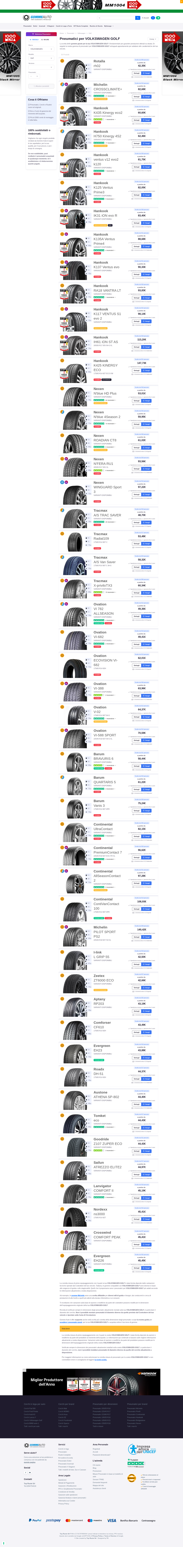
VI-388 (100, 686)
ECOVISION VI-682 (106, 660)
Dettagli (136, 73)
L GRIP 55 (101, 954)
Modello (31, 54)
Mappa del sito (98, 1485)
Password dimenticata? (101, 1455)
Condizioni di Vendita (66, 1492)
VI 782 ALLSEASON (104, 608)
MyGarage (108, 26)
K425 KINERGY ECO (106, 365)
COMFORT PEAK (107, 1235)
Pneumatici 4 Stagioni (66, 1467)
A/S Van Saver (105, 560)
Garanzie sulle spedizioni (67, 1495)
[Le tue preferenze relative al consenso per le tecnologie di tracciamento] (4, 1543)
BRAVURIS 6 (103, 756)
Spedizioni (62, 1480)
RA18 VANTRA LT (107, 288)
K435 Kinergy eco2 (108, 110)
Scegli (147, 73)
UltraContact (103, 826)
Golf (90, 33)
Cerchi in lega (63, 1449)
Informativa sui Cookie (66, 1501)
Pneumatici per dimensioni (105, 1404)
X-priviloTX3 (103, 583)
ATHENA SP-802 (106, 1094)
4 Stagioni (50, 26)
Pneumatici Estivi (64, 1461)
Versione (31, 63)
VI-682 (100, 634)
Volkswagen (81, 33)
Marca (30, 45)
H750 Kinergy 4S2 (107, 134)
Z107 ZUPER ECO (108, 1141)
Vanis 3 (99, 803)
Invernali (42, 26)
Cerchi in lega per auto (34, 1404)
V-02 (100, 709)
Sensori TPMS (98, 1479)
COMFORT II (104, 1188)
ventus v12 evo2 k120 (106, 159)
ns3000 (100, 1211)
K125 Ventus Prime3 (103, 187)
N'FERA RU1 (103, 461)
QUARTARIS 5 (105, 780)
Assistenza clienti (99, 1488)
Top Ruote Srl (91, 1538)
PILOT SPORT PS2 (105, 931)
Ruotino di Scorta (96, 26)
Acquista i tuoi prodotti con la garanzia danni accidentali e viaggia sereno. (91, 11)
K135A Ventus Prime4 (104, 239)
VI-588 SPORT (105, 733)
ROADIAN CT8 (105, 438)
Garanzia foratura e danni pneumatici (72, 1498)
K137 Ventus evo (106, 265)
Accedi (95, 1452)
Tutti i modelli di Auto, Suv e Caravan (72, 1470)
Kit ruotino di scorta (65, 1458)
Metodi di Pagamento (66, 1483)
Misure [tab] (46, 39)
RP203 (99, 1001)
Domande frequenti (100, 1482)
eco (100, 1118)
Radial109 (101, 536)
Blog (94, 1468)
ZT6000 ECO (104, 978)
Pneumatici (28, 26)
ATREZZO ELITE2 (108, 1165)
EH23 (102, 1048)
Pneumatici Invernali (66, 1464)
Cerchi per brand (66, 1404)
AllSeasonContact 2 (107, 875)
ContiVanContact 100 (106, 903)
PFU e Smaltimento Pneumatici (70, 1489)
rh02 (99, 63)
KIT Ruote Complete (81, 26)
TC (108, 1538)
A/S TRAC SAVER (107, 513)
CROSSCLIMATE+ (108, 87)
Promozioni (97, 1471)
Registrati (96, 1449)
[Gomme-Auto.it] (37, 17)
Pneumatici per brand (137, 1404)
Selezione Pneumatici (43, 34)
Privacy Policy (63, 1504)
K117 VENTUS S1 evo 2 (107, 313)
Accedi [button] (146, 18)
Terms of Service (110, 1536)
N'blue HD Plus (105, 391)
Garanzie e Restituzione (67, 1486)
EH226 (102, 1258)
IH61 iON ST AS (106, 339)
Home (62, 33)
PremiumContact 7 (108, 850)
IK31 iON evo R (105, 213)
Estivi (35, 26)
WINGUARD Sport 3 (107, 487)
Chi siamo (96, 1465)
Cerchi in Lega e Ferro (64, 26)
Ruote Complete (64, 1455)
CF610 (102, 1025)
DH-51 (99, 1071)
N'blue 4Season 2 (107, 414)
